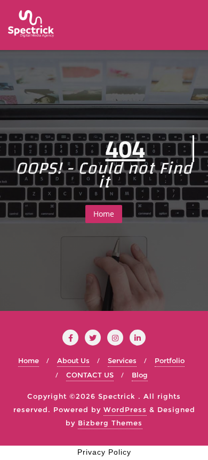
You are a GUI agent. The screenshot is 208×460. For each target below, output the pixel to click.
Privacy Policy (104, 452)
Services (122, 360)
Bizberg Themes (110, 422)
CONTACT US (90, 375)
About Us (73, 360)
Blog (140, 375)
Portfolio (170, 360)
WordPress (125, 409)
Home (103, 214)
